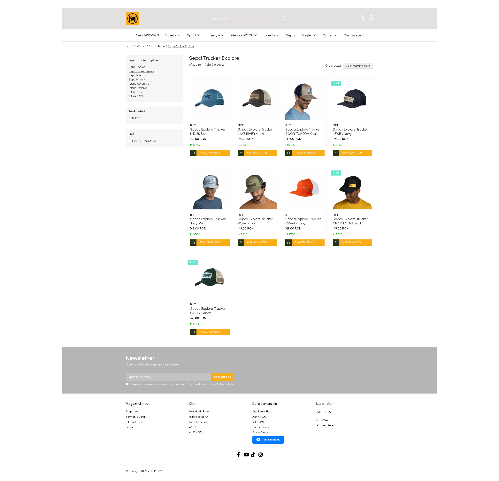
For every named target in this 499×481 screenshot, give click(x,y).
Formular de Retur (199, 422)
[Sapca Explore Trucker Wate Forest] (257, 189)
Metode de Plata (199, 411)
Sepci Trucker (137, 66)
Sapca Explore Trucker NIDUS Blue (208, 131)
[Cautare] (285, 18)
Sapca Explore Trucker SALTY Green (208, 310)
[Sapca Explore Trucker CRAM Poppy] (305, 189)
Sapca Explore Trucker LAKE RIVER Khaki (255, 131)
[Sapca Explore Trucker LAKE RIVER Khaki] (257, 100)
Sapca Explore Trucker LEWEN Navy (350, 131)
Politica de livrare (136, 422)
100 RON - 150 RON (142, 140)
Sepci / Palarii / (158, 46)
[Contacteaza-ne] (362, 17)
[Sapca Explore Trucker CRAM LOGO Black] (352, 189)
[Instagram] (260, 454)
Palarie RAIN (136, 96)
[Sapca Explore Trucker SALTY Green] (210, 279)
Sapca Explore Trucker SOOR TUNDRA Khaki (303, 131)
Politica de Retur (198, 416)
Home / (130, 46)
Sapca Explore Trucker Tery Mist (208, 221)
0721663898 (326, 420)
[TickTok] (253, 454)
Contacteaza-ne (271, 439)
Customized (353, 35)
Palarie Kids (135, 92)
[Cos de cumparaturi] (370, 17)
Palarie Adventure (139, 83)
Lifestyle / (142, 46)
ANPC (192, 427)
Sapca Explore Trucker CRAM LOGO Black (350, 221)
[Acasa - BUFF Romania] (145, 18)
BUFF (135, 118)
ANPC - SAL (196, 432)
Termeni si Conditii (137, 416)
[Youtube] (245, 454)
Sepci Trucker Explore (141, 71)
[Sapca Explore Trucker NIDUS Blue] (210, 100)
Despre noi (132, 411)
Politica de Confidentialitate (219, 384)
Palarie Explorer (138, 87)
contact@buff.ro (329, 425)
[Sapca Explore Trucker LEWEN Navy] (352, 100)
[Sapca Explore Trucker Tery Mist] (210, 189)
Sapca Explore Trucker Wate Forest (255, 221)
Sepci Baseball (137, 75)
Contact (130, 427)
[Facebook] (238, 454)
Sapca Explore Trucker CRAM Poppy (303, 221)
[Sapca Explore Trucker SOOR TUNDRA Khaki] (305, 100)
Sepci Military (137, 79)
